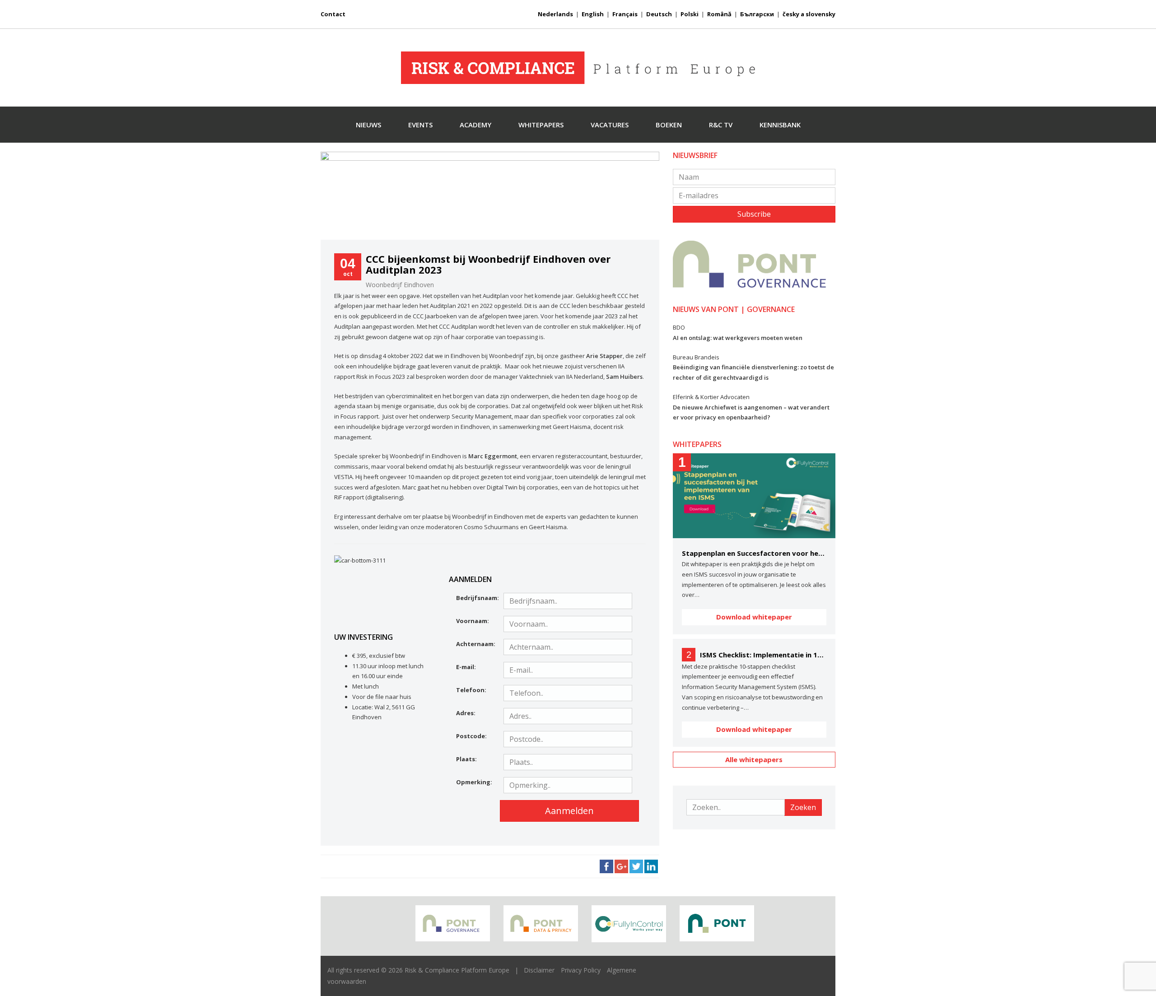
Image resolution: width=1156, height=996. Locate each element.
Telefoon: (471, 690)
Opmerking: (474, 782)
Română (719, 14)
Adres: (465, 713)
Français (625, 14)
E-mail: (466, 667)
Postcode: (471, 736)
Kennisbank (780, 124)
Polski (690, 14)
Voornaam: (472, 621)
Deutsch (659, 14)
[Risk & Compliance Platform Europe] (578, 67)
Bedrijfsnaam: (476, 598)
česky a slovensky (809, 14)
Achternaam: (475, 644)
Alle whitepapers (754, 759)
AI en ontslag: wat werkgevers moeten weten (737, 338)
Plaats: (466, 759)
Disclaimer (539, 970)
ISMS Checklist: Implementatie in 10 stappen (763, 654)
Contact (333, 14)
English (593, 14)
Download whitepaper (754, 616)
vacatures (610, 124)
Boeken (669, 124)
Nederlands (555, 14)
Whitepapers (541, 124)
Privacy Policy (581, 970)
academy (475, 124)
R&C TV (720, 124)
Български (757, 14)
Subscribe (754, 214)
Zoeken (803, 807)
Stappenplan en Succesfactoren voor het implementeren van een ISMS (754, 553)
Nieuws (368, 124)
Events (420, 124)
